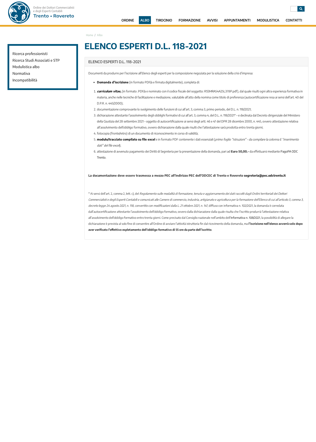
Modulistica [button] (268, 20)
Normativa (21, 73)
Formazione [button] (190, 20)
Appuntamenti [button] (237, 20)
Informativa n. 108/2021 (245, 217)
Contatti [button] (294, 20)
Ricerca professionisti (30, 53)
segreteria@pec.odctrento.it (265, 175)
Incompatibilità (24, 80)
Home (89, 35)
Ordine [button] (127, 20)
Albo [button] (144, 20)
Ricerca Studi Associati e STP (36, 60)
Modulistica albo (26, 66)
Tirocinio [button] (164, 20)
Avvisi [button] (212, 20)
